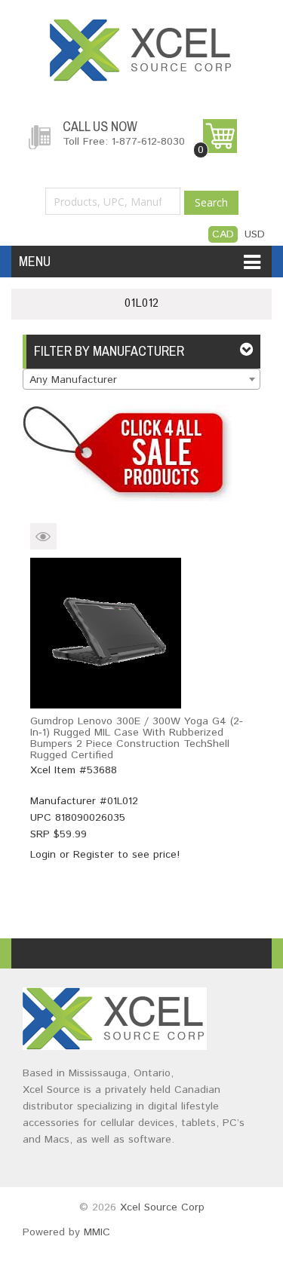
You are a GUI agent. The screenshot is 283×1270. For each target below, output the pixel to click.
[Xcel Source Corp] (142, 26)
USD (255, 234)
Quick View (43, 536)
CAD (223, 234)
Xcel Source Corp (162, 1207)
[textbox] (141, 379)
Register (93, 854)
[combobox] (141, 379)
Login (43, 854)
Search (211, 202)
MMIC (97, 1232)
